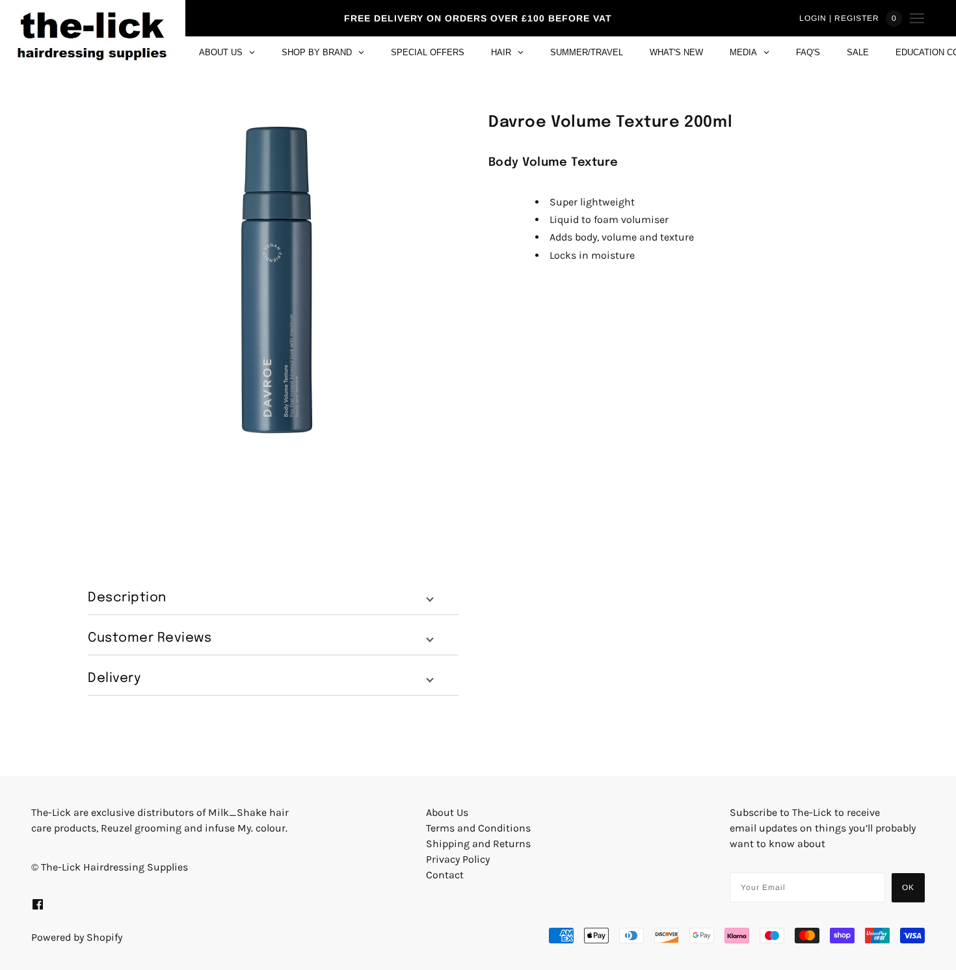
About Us (447, 812)
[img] (37, 904)
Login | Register (839, 18)
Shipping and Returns (478, 843)
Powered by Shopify (76, 937)
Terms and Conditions (478, 828)
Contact (445, 875)
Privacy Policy (458, 859)
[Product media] (278, 278)
